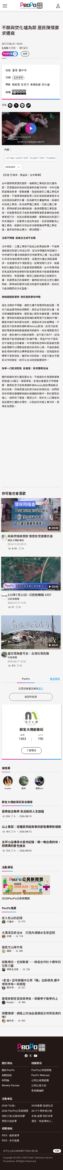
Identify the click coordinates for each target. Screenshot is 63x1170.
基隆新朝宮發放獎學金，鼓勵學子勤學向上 (30, 998)
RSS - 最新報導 (10, 1135)
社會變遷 (12, 657)
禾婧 (9, 936)
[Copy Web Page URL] (28, 105)
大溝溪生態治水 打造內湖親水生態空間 (28, 932)
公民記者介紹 (38, 1085)
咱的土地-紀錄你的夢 (13, 1116)
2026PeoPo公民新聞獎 (16, 898)
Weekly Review (10, 1085)
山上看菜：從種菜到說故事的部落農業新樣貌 (31, 827)
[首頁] (31, 6)
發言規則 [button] (55, 678)
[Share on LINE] (22, 105)
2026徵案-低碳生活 (42, 1105)
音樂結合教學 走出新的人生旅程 (23, 811)
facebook (26, 1055)
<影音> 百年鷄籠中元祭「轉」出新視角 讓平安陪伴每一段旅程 (31, 982)
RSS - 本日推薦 (10, 1140)
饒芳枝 (10, 1020)
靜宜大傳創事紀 (16, 540)
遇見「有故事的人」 (42, 1121)
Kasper (10, 1002)
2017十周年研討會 (41, 1110)
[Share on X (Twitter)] (16, 105)
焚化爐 (46, 84)
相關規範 (7, 1075)
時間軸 (5, 1080)
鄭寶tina (39, 788)
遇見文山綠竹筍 (12, 947)
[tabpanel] (31, 688)
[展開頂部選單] (58, 6)
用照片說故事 (9, 1121)
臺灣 (15, 70)
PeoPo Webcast (40, 1075)
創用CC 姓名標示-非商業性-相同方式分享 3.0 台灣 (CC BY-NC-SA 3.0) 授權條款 (19, 92)
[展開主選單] (5, 6)
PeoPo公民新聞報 (41, 1070)
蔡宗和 (10, 987)
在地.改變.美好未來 (42, 1116)
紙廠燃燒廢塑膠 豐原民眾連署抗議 (30, 536)
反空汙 (25, 84)
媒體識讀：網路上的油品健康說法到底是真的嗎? (31, 1015)
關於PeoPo (8, 1070)
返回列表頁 (31, 696)
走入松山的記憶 (12, 918)
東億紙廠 (35, 84)
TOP (57, 1150)
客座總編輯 (37, 1090)
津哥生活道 (13, 969)
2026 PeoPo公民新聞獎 (15, 1110)
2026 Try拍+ (9, 1105)
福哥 (9, 951)
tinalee (8, 788)
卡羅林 (10, 921)
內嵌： (8, 149)
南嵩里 (16, 84)
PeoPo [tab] (26, 678)
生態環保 (18, 77)
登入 (40, 688)
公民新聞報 (13, 599)
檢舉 (25, 54)
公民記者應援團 (40, 1080)
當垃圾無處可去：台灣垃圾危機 (28, 653)
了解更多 (31, 750)
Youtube (36, 1055)
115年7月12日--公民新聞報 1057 (30, 595)
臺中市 (23, 70)
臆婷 (24, 788)
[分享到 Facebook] (10, 105)
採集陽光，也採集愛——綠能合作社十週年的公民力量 (31, 963)
